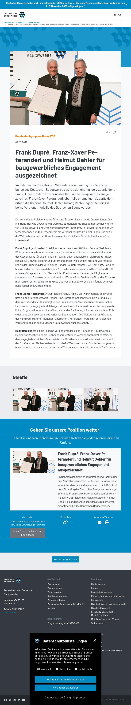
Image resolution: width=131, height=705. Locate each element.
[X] (10, 700)
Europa (94, 587)
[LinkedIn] (18, 700)
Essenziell (45, 669)
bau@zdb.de (10, 612)
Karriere (51, 607)
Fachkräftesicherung (101, 591)
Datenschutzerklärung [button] (58, 697)
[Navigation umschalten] (125, 15)
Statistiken (64, 669)
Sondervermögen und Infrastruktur (108, 595)
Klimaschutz (97, 599)
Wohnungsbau (98, 623)
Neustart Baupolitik (100, 607)
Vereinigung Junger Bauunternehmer (65, 603)
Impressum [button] (79, 697)
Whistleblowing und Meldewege (106, 650)
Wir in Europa (54, 591)
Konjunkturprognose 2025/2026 (63, 623)
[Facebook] (5, 700)
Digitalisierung (98, 583)
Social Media (84, 669)
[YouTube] (23, 700)
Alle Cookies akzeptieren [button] (65, 687)
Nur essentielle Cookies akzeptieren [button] (65, 679)
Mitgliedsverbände (56, 599)
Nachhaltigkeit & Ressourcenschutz (108, 603)
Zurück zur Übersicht (65, 559)
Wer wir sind (53, 583)
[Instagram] (14, 700)
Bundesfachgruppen (57, 595)
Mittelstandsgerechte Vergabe (105, 619)
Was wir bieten (54, 587)
